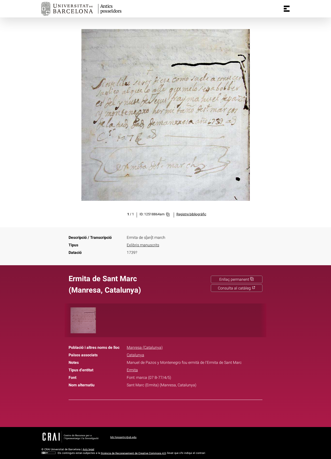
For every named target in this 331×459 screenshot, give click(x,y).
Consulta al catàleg (235, 288)
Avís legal (88, 449)
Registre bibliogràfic (191, 214)
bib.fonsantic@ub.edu (123, 437)
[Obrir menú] (287, 9)
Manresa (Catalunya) (145, 347)
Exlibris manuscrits (143, 245)
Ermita (132, 370)
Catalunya (135, 355)
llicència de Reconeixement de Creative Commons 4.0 (133, 453)
